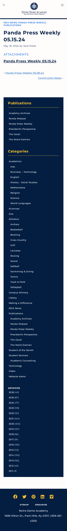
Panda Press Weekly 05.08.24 (25, 72)
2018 (11, 434)
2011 (11, 471)
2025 (11, 397)
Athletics (14, 219)
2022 (11, 413)
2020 (11, 424)
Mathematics (17, 187)
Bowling (15, 235)
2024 (11, 403)
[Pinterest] (33, 497)
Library (13, 298)
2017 (11, 439)
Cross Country (18, 240)
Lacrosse (15, 250)
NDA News (10, 22)
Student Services (18, 355)
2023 (11, 408)
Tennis (14, 277)
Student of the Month (21, 350)
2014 (11, 455)
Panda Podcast (17, 118)
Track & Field (17, 282)
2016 (11, 445)
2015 (11, 450)
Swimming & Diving (22, 271)
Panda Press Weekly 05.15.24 (30, 61)
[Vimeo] (51, 497)
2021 (11, 418)
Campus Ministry (18, 292)
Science (14, 198)
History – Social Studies (23, 182)
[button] (58, 5)
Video (12, 371)
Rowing (14, 256)
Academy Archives (19, 113)
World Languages (20, 203)
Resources (41, 505)
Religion (15, 193)
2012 (11, 466)
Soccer (14, 261)
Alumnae (14, 208)
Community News (50, 77)
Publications (12, 25)
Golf (12, 245)
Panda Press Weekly (32, 22)
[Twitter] (24, 497)
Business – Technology (23, 172)
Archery (14, 224)
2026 (11, 392)
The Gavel (14, 134)
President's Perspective (22, 129)
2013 (11, 460)
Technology (15, 366)
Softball (14, 266)
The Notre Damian (19, 139)
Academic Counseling (23, 360)
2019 (11, 429)
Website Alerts (17, 376)
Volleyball (16, 287)
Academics (15, 161)
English (14, 177)
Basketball (16, 229)
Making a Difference (20, 303)
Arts (12, 167)
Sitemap (24, 505)
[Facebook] (15, 497)
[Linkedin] (43, 497)
